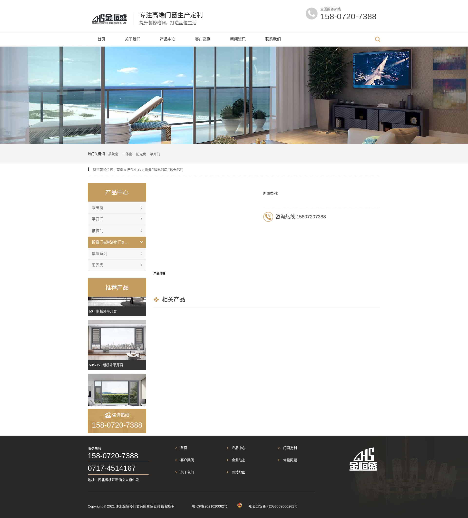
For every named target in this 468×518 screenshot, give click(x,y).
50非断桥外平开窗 (103, 311)
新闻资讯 (238, 39)
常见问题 (290, 460)
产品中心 (168, 39)
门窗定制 (290, 448)
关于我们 (132, 39)
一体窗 (127, 154)
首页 (101, 39)
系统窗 (113, 154)
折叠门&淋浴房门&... (109, 242)
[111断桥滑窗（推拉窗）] (117, 393)
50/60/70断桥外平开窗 (106, 365)
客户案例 (203, 39)
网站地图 (238, 472)
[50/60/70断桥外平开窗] (117, 340)
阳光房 (141, 154)
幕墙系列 (99, 254)
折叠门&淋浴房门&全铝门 (164, 170)
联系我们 (273, 39)
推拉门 (97, 231)
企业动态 (238, 460)
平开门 (155, 154)
